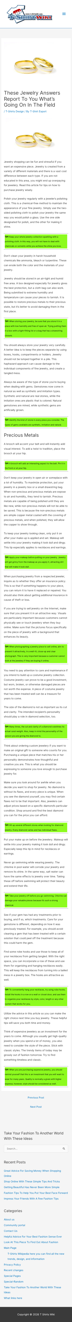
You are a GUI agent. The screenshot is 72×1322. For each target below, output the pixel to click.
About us (9, 1219)
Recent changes (13, 1270)
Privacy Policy (12, 1264)
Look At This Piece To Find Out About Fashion (31, 1242)
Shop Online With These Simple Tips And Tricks (32, 1181)
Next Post (36, 1106)
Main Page (10, 1247)
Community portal (14, 1225)
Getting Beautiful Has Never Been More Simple (31, 1187)
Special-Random (13, 1281)
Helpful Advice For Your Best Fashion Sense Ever (33, 1236)
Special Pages (12, 1275)
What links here (13, 1298)
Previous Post (36, 1097)
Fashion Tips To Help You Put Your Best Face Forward (36, 1192)
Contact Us (10, 1230)
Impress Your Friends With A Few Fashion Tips (31, 1198)
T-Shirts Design (15, 111)
